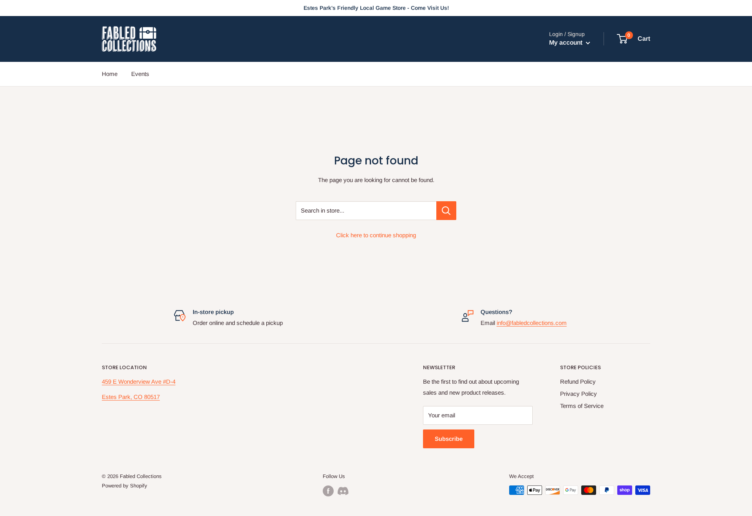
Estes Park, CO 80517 (131, 396)
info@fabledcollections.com (532, 322)
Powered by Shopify (124, 486)
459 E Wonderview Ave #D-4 (138, 381)
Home (110, 73)
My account (566, 43)
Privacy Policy (578, 393)
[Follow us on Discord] (343, 490)
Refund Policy (578, 381)
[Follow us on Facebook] (328, 490)
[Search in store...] (446, 210)
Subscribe (449, 438)
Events (140, 73)
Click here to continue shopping (376, 235)
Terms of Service (582, 405)
